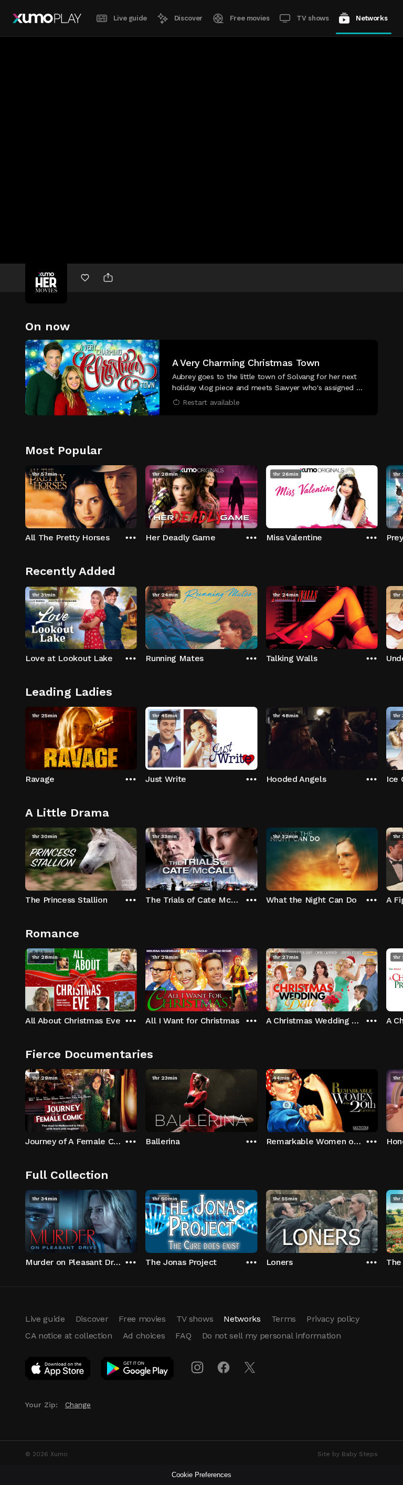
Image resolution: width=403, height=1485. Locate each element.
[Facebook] (223, 1367)
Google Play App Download (138, 1370)
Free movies (250, 18)
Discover (188, 18)
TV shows (312, 18)
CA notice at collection (68, 1336)
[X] (250, 1367)
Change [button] (78, 1404)
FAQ (183, 1336)
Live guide (130, 18)
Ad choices (144, 1336)
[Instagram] (197, 1367)
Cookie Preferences (201, 1475)
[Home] (47, 18)
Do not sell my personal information (271, 1336)
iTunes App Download (58, 1370)
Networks (371, 18)
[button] (201, 377)
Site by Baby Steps (347, 1454)
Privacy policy (332, 1319)
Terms (283, 1319)
